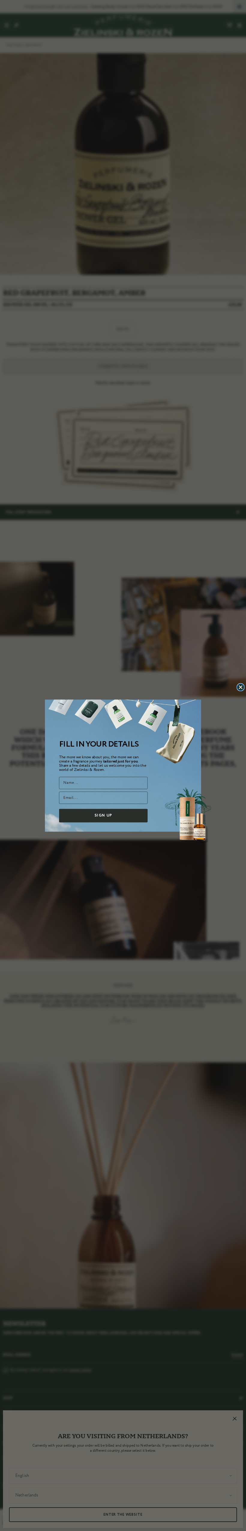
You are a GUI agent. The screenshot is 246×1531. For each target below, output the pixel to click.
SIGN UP (103, 815)
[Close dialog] (240, 687)
